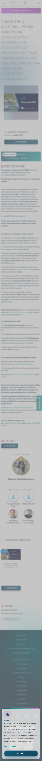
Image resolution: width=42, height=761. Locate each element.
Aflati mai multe (10, 746)
